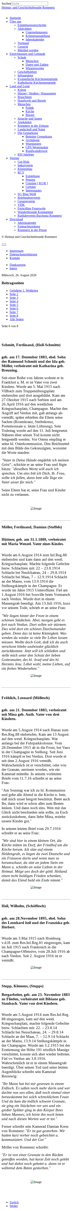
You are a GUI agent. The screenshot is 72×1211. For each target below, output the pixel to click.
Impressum (16, 250)
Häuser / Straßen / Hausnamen (37, 93)
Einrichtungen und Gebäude (27, 54)
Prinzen (30, 179)
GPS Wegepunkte (37, 147)
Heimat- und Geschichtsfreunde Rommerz (28, 7)
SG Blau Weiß (27, 194)
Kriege (22, 89)
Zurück (14, 1202)
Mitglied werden (28, 50)
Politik (30, 107)
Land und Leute (20, 86)
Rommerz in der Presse (32, 230)
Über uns (15, 21)
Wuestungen (33, 143)
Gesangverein (26, 201)
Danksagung (18, 264)
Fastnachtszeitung (29, 226)
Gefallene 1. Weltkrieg (24, 290)
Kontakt (15, 258)
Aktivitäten (25, 28)
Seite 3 (14, 297)
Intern (13, 268)
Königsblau (25, 169)
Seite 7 (14, 312)
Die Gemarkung (28, 133)
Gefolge (31, 187)
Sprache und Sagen (30, 118)
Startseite (15, 18)
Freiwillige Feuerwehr (32, 208)
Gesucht (23, 46)
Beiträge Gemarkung (39, 136)
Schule (22, 57)
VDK (21, 205)
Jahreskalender (35, 39)
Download (16, 219)
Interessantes (34, 190)
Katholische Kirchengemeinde (37, 82)
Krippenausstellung (38, 36)
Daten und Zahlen (37, 64)
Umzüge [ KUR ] (37, 183)
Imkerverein (25, 165)
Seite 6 (14, 308)
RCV (21, 172)
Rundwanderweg (36, 151)
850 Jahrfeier (26, 154)
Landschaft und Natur (31, 129)
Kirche (30, 111)
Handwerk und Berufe (32, 100)
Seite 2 (14, 294)
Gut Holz (23, 161)
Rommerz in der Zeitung (33, 125)
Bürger (30, 115)
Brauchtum (25, 97)
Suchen (6, 3)
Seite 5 (14, 305)
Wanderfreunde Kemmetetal (35, 212)
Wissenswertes (35, 68)
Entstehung (33, 176)
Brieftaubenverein (29, 197)
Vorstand (23, 43)
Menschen (32, 61)
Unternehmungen (37, 32)
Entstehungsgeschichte (32, 25)
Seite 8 (14, 315)
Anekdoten (25, 122)
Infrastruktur (25, 75)
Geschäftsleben (27, 72)
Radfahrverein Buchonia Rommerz (40, 215)
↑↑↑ (4, 244)
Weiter (14, 1206)
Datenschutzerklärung (23, 254)
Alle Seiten (17, 319)
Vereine (14, 158)
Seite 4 (14, 301)
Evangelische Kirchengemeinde (38, 79)
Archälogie (33, 140)
